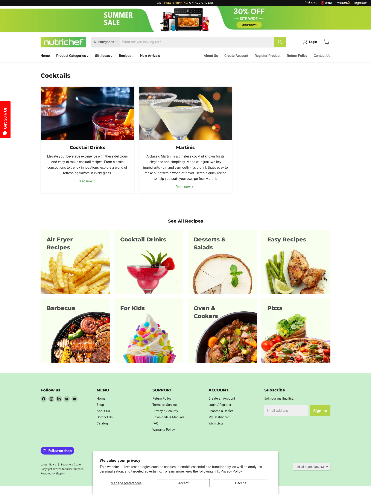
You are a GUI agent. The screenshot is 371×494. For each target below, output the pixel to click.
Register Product (267, 56)
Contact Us (322, 56)
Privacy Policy (231, 471)
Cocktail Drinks (87, 147)
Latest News (48, 464)
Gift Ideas (103, 56)
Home (45, 56)
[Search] (280, 42)
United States (309, 466)
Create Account (236, 56)
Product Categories (71, 56)
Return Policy (297, 56)
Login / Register (219, 405)
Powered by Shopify (53, 473)
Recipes (125, 56)
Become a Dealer (220, 411)
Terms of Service (164, 405)
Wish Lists (216, 423)
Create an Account (221, 398)
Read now (85, 181)
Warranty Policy (163, 430)
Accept (183, 483)
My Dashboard (218, 417)
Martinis (185, 147)
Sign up (320, 410)
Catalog (102, 423)
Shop (100, 405)
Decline (240, 483)
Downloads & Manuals (168, 417)
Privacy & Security (165, 411)
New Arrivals (150, 56)
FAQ (155, 423)
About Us (211, 56)
